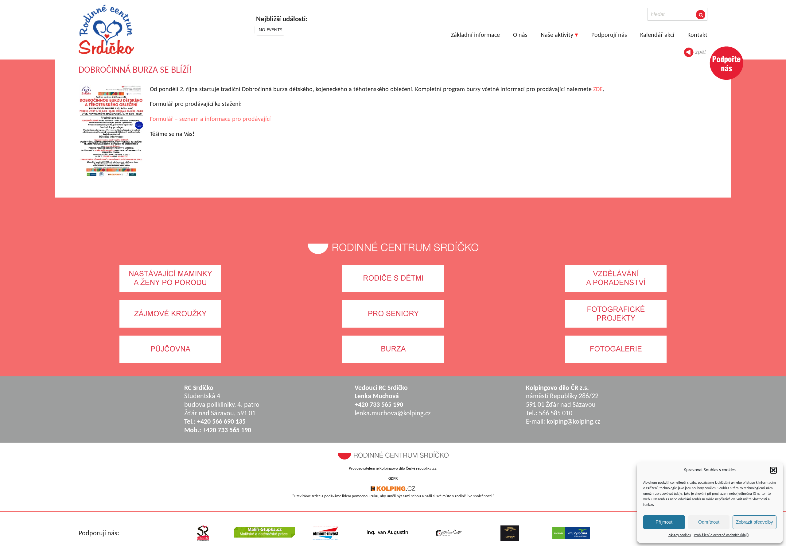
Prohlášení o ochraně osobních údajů (721, 535)
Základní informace (475, 35)
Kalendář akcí (657, 35)
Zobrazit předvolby (754, 522)
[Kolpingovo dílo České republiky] (393, 490)
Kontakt (697, 35)
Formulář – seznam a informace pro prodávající (210, 119)
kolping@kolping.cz (573, 421)
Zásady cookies (679, 535)
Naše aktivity (557, 35)
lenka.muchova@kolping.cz (393, 413)
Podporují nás (609, 35)
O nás (520, 35)
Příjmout (664, 522)
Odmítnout (708, 522)
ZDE (598, 90)
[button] (773, 470)
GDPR (393, 479)
